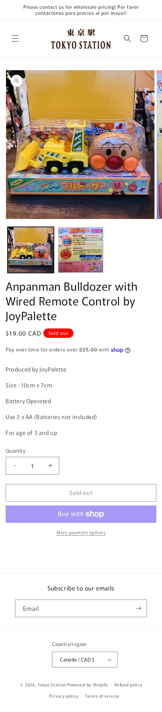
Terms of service (102, 696)
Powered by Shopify (87, 684)
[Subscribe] (138, 608)
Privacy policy (63, 696)
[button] (15, 38)
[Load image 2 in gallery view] (81, 250)
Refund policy (128, 684)
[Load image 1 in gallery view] (31, 250)
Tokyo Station (52, 684)
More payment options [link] (81, 532)
